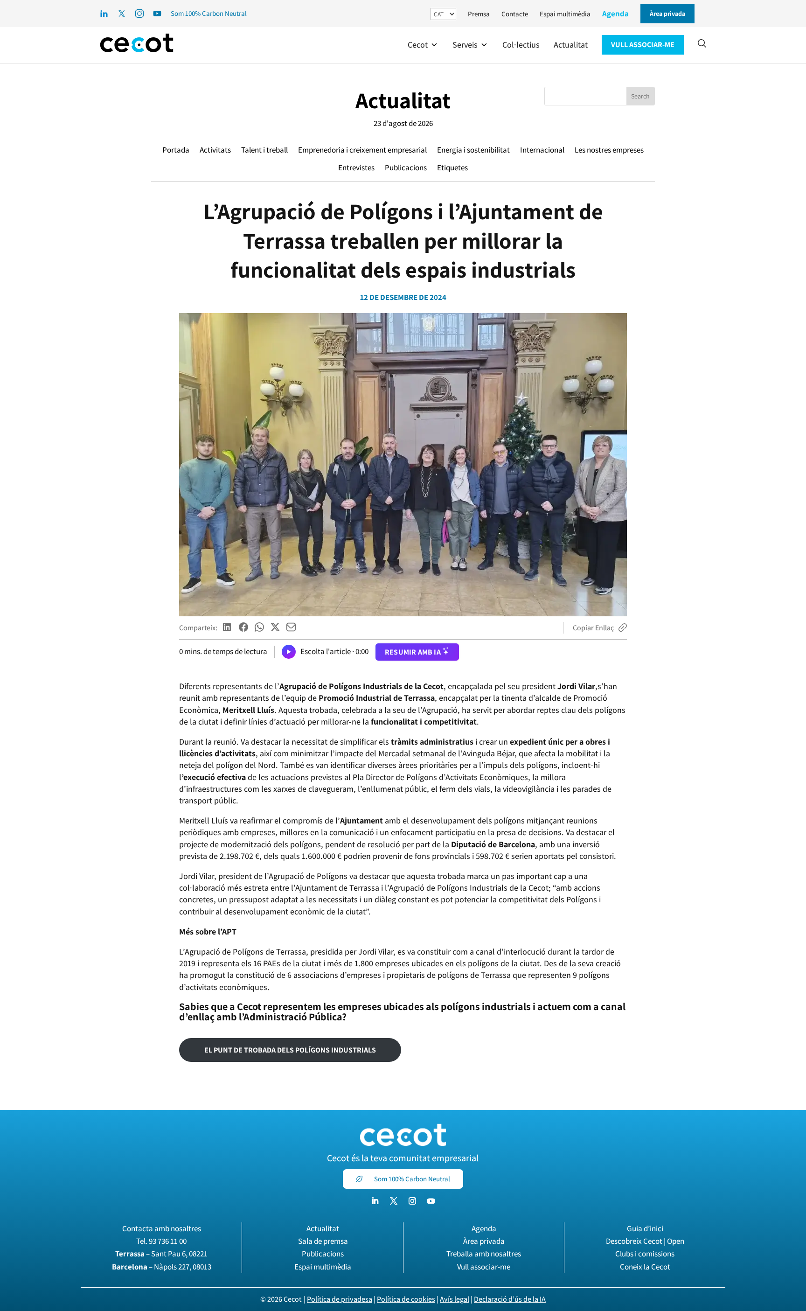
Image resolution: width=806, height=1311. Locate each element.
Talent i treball (264, 150)
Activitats (215, 150)
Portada (175, 150)
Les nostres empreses (609, 150)
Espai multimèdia (565, 13)
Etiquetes (452, 167)
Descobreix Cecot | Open (645, 1241)
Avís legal (454, 1299)
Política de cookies (406, 1299)
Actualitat (403, 100)
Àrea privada (484, 1241)
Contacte (514, 13)
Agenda (615, 13)
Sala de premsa (323, 1241)
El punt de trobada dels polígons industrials (290, 1050)
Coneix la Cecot (645, 1267)
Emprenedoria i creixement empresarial (362, 150)
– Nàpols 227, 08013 (161, 1267)
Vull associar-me (483, 1267)
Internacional (542, 150)
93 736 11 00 (168, 1241)
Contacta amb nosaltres (161, 1228)
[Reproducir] (289, 652)
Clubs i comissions (644, 1253)
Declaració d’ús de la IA (510, 1299)
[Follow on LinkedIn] (375, 1200)
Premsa (479, 13)
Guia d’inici (645, 1228)
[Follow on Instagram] (412, 1200)
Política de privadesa (339, 1299)
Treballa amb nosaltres (483, 1253)
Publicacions (406, 167)
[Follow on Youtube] (431, 1200)
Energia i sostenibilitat (473, 150)
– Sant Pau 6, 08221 (161, 1253)
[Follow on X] (393, 1200)
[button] (423, 45)
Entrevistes (356, 167)
